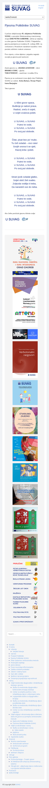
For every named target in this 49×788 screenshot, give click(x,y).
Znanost (12, 739)
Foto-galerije (13, 757)
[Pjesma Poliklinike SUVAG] (24, 62)
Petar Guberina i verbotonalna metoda (24, 660)
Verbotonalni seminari (21, 744)
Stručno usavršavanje (18, 741)
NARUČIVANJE (14, 773)
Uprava (13, 654)
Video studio (19, 730)
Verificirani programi (20, 746)
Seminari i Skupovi (17, 753)
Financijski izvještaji (17, 663)
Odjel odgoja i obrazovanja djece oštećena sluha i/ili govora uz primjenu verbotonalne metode (26, 716)
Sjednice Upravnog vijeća (20, 676)
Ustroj (11, 681)
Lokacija (14, 649)
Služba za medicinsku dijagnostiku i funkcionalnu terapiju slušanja (25, 688)
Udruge (11, 755)
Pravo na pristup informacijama (22, 667)
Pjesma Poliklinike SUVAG (20, 658)
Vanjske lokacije (18, 651)
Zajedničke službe (17, 737)
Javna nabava (15, 665)
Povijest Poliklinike (17, 656)
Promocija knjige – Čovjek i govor (22, 759)
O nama (12, 647)
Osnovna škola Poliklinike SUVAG (24, 723)
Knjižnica (16, 732)
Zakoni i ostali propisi (18, 672)
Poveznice (12, 771)
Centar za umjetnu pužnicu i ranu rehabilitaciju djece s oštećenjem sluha (26, 693)
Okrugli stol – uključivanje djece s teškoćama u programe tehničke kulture (26, 767)
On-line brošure (18, 750)
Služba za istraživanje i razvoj (23, 728)
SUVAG (17, 785)
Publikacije (14, 748)
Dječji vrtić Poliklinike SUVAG (23, 721)
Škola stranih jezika (19, 735)
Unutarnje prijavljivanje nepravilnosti (24, 678)
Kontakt (11, 645)
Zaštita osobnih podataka (20, 669)
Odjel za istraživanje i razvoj (21, 726)
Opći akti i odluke (17, 674)
